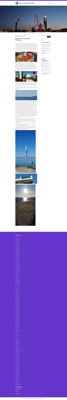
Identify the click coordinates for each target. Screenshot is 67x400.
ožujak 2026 (17, 243)
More (25, 227)
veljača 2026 (17, 245)
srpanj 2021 (17, 337)
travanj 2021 (17, 343)
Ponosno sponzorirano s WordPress (29, 398)
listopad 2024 (17, 268)
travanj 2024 (17, 276)
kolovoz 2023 (17, 286)
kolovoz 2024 (17, 270)
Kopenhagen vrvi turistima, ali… (46, 48)
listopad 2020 (17, 355)
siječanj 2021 (17, 349)
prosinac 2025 (17, 249)
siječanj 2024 (17, 280)
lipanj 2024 (17, 274)
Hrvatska (22, 227)
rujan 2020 (17, 357)
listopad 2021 (17, 331)
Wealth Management (44, 63)
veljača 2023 (17, 298)
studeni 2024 (17, 266)
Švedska (22, 41)
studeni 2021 (17, 329)
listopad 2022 (17, 306)
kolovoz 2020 (17, 359)
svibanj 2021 (17, 341)
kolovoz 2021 (17, 335)
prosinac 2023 (17, 282)
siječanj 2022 (17, 325)
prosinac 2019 (17, 376)
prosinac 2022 (17, 302)
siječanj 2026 (17, 247)
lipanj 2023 (17, 290)
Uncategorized (17, 393)
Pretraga (43, 35)
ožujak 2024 (17, 278)
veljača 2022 (17, 323)
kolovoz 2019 (17, 384)
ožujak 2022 (17, 321)
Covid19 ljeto (19, 227)
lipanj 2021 (17, 339)
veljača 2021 (17, 347)
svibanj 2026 (17, 239)
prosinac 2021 (17, 327)
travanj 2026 (17, 241)
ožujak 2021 (17, 345)
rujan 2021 (17, 333)
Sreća (48, 63)
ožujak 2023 (17, 296)
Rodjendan (27, 227)
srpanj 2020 (17, 361)
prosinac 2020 (17, 351)
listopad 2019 (17, 380)
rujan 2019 (17, 382)
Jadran (23, 227)
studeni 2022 (17, 304)
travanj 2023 (17, 294)
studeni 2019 (17, 378)
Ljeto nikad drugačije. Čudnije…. (22, 39)
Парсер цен (43, 65)
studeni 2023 (17, 284)
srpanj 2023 (17, 288)
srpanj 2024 (17, 272)
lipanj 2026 (17, 237)
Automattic (40, 398)
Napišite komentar (31, 227)
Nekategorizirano (18, 389)
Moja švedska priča (26, 3)
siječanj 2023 (17, 300)
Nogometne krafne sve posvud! (46, 44)
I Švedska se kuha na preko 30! (46, 46)
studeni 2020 (17, 353)
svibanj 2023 (17, 292)
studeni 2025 (17, 251)
